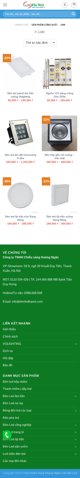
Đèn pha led (11, 417)
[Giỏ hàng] (74, 5)
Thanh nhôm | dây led (17, 388)
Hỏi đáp (8, 358)
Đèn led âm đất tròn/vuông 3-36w (20, 157)
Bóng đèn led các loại (17, 410)
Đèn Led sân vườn (15, 446)
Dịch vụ (8, 350)
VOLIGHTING (12, 343)
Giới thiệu (9, 329)
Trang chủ (21, 25)
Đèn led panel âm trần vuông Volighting (20, 95)
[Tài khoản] (65, 5)
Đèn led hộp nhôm (15, 381)
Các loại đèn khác (15, 460)
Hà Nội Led (70, 472)
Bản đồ (7, 365)
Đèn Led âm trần (14, 396)
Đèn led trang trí (13, 432)
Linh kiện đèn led (14, 453)
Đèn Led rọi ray (13, 403)
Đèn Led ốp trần (13, 439)
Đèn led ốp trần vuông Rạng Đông (60, 218)
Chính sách (10, 336)
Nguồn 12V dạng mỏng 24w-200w (59, 95)
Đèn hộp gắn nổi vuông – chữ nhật (59, 157)
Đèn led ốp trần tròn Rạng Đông (20, 218)
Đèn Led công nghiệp (17, 424)
